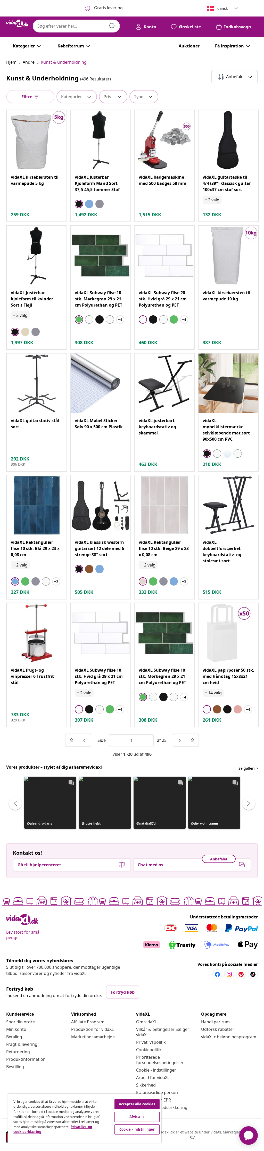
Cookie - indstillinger (156, 1070)
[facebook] (217, 974)
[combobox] (76, 26)
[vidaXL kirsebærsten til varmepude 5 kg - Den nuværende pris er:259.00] (37, 140)
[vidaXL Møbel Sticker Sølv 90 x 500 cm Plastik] (100, 383)
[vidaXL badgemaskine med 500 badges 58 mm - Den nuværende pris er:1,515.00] (164, 140)
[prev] (84, 740)
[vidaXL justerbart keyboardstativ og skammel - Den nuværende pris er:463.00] (164, 383)
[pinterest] (241, 974)
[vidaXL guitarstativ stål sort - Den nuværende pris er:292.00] (37, 383)
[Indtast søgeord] (112, 26)
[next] (179, 740)
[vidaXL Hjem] (17, 23)
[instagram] (229, 974)
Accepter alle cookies (137, 1104)
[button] (50, 803)
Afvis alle (137, 1116)
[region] (84, 1118)
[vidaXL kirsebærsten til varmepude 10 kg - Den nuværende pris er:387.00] (228, 255)
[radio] (79, 204)
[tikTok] (252, 974)
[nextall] (192, 740)
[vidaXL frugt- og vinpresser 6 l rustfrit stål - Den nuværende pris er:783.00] (37, 633)
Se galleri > (248, 768)
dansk (222, 8)
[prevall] (71, 740)
